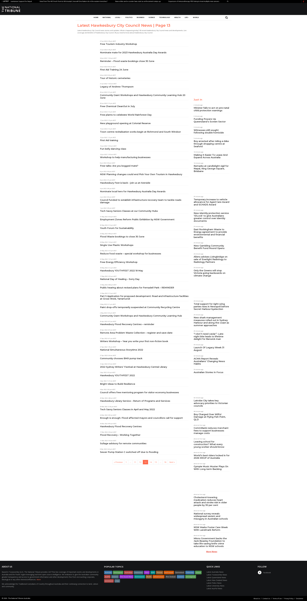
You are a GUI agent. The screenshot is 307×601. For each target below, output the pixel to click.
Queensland (179, 572)
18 (165, 462)
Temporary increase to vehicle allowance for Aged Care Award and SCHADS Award (211, 202)
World (196, 17)
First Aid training (109, 140)
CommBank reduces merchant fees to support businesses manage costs (211, 431)
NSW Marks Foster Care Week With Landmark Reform (211, 528)
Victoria (159, 572)
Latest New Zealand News (217, 580)
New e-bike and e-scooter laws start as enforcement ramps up (124, 1)
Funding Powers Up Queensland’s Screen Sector (210, 120)
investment (109, 581)
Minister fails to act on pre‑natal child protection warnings (211, 109)
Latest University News (215, 586)
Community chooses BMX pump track (121, 358)
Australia (108, 572)
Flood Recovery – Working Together (120, 435)
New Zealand (170, 577)
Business (140, 17)
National (107, 17)
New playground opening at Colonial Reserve (125, 123)
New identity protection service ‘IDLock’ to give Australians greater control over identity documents (211, 217)
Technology (164, 17)
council (198, 572)
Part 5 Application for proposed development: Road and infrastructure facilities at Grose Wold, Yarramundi (144, 297)
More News (211, 551)
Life (186, 17)
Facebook (267, 572)
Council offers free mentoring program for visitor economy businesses (139, 392)
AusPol (107, 577)
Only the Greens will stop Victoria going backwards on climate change (209, 273)
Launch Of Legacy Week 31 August (209, 349)
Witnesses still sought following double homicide (209, 131)
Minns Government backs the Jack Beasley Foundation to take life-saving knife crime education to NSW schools (210, 542)
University (190, 572)
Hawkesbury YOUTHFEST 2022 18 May (121, 270)
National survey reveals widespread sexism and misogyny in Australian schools (211, 516)
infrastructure (158, 577)
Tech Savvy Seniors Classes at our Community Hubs (129, 211)
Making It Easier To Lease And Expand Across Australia (211, 156)
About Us (257, 599)
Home (96, 17)
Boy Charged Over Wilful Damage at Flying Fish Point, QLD (210, 417)
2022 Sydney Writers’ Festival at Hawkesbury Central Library (133, 367)
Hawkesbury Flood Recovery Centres (121, 426)
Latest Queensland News (216, 577)
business (180, 577)
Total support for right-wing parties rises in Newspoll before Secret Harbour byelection (211, 306)
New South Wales (126, 577)
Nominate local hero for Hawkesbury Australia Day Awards (132, 191)
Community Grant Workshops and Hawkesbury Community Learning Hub (141, 316)
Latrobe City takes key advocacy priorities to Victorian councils (211, 403)
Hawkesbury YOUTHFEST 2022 (117, 375)
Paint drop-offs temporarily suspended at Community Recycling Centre (140, 307)
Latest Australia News (215, 572)
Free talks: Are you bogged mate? (119, 166)
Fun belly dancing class (113, 149)
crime (117, 581)
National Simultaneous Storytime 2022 (121, 350)
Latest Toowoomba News (217, 575)
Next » (172, 462)
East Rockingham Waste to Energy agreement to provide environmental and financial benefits (210, 233)
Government (118, 572)
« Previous (118, 462)
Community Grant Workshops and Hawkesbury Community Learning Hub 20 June (142, 96)
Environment (139, 577)
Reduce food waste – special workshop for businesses (130, 253)
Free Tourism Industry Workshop (118, 44)
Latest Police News (214, 583)
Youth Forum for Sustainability (117, 228)
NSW (153, 572)
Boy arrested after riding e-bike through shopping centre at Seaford (211, 144)
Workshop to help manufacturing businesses (125, 157)
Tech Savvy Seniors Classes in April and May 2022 (127, 409)
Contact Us (266, 599)
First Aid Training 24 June (114, 69)
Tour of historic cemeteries (115, 78)
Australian (128, 572)
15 (156, 462)
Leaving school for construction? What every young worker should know (209, 444)
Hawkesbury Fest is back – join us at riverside (125, 183)
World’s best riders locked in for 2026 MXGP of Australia (212, 456)
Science (152, 17)
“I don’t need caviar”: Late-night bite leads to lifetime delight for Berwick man (209, 336)
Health (177, 17)
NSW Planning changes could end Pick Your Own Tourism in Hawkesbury (141, 174)
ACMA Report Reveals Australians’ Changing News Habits (209, 361)
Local (117, 17)
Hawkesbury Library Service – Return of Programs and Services (135, 401)
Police (147, 572)
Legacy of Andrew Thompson (117, 86)
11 (135, 462)
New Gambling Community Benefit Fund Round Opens (209, 247)
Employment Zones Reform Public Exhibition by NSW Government (137, 219)
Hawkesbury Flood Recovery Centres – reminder (127, 324)
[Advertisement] (261, 8)
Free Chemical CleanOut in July (117, 106)
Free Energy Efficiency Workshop (118, 262)
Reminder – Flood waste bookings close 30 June (127, 61)
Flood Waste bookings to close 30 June (122, 236)
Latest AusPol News (214, 588)
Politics (129, 17)
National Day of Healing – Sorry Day (119, 279)
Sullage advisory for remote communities (123, 443)
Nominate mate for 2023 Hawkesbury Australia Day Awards (133, 52)
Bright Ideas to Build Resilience (117, 384)
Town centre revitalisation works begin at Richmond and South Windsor (140, 132)
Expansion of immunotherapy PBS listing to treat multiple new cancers (180, 1)
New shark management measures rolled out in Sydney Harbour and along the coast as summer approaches (211, 321)
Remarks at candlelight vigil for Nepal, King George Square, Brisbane (211, 168)
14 (151, 462)
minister (115, 577)
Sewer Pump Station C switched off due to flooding (129, 452)
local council (168, 572)
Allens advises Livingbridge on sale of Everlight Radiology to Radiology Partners (210, 259)
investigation (190, 577)
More (39, 579)
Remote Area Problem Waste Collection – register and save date (136, 333)
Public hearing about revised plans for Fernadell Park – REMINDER (137, 287)
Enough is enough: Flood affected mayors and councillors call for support (141, 418)
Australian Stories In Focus (208, 372)
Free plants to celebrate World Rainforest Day (126, 115)
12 (140, 462)
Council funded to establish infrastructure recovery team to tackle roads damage (140, 201)
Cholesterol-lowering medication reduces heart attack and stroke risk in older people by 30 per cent (210, 501)
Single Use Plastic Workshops (116, 245)
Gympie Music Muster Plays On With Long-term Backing (211, 467)
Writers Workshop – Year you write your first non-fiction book (134, 341)
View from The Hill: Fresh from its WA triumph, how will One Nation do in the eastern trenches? (60, 1)
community (138, 572)
